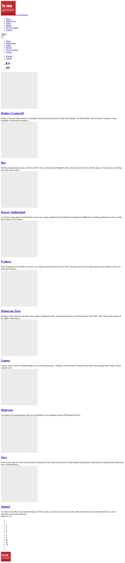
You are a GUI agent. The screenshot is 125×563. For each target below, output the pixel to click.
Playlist (8, 26)
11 (7, 542)
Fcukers (6, 261)
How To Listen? (12, 28)
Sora (4, 457)
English (9, 58)
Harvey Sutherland (13, 212)
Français (9, 56)
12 (7, 544)
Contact (9, 30)
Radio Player (11, 21)
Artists (8, 23)
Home (8, 19)
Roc (3, 162)
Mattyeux (7, 410)
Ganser (5, 360)
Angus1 (5, 506)
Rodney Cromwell (12, 113)
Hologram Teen (11, 311)
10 (7, 540)
